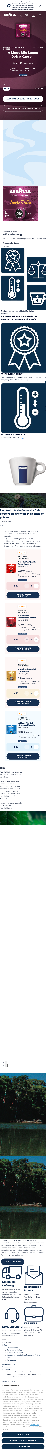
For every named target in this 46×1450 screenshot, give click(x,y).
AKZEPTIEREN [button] (23, 1435)
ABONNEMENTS (8, 1381)
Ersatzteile (6, 1369)
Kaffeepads (11, 1360)
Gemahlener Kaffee (14, 1350)
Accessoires (7, 1367)
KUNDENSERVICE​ (13, 1327)
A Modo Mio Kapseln (15, 1352)
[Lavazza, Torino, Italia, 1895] (10, 15)
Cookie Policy (35, 1424)
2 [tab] (6, 1065)
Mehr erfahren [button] (5, 526)
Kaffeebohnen (12, 1348)
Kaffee (4, 1345)
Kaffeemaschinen (9, 1364)
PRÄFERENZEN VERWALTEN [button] (23, 1440)
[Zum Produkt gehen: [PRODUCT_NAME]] (23, 567)
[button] (40, 6)
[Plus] (36, 586)
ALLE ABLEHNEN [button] (23, 1446)
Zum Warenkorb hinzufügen (23, 99)
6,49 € (27, 68)
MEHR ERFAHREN (13, 1262)
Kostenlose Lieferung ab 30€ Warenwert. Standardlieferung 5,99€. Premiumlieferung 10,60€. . (23, 5)
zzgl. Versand (23, 75)
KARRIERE (30, 1323)
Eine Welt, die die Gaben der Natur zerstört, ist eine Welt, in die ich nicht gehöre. (22, 514)
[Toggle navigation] (40, 15)
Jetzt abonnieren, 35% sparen (23, 108)
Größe (6, 84)
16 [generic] (17, 586)
